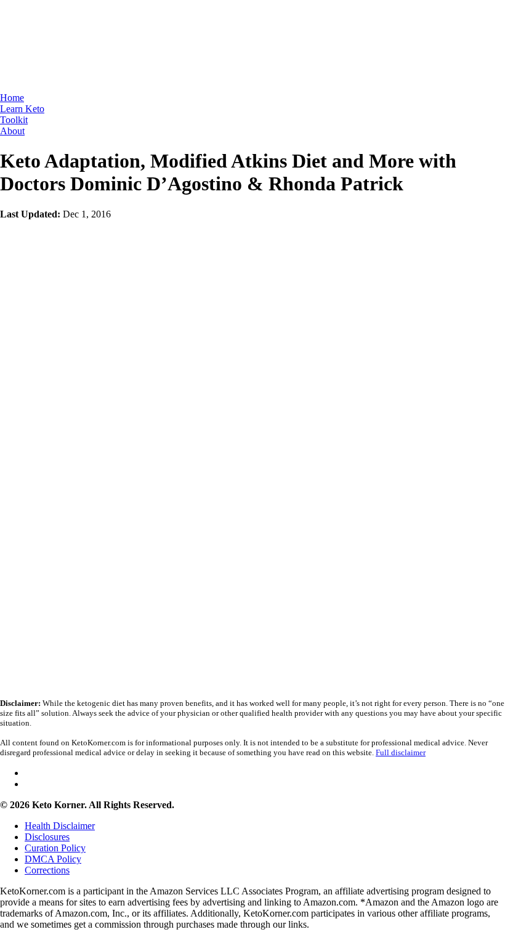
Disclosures (47, 837)
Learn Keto (22, 108)
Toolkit (14, 120)
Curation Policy (55, 848)
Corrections (47, 870)
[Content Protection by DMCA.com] (92, 593)
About (12, 131)
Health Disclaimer (60, 825)
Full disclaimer (401, 752)
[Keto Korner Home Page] (61, 89)
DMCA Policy (53, 859)
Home (12, 97)
